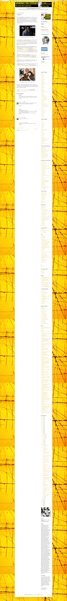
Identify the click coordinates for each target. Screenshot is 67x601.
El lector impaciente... (44, 167)
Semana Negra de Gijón (45, 283)
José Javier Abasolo (44, 315)
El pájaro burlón (44, 295)
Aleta (42, 121)
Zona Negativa (44, 188)
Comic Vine (43, 291)
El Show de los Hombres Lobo (46, 168)
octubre (44, 436)
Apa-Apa (43, 122)
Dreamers (43, 164)
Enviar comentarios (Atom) (24, 130)
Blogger (42, 594)
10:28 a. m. (20, 119)
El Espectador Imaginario (45, 246)
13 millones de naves (44, 162)
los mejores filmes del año (25, 41)
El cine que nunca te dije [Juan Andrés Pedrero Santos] (46, 243)
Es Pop (43, 89)
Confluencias (43, 87)
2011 (42, 499)
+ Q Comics (43, 161)
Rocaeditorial (43, 109)
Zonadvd (43, 273)
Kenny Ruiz (43, 196)
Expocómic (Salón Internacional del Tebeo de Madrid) (46, 277)
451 (42, 73)
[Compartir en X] (32, 89)
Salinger (20, 42)
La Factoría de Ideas (44, 96)
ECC (42, 128)
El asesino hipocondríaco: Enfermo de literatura (46, 495)
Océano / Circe (44, 102)
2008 (42, 502)
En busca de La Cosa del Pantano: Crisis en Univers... (46, 475)
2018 (42, 426)
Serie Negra (43, 225)
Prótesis (43, 222)
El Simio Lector (44, 231)
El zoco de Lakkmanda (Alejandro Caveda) (45, 358)
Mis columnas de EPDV (45, 54)
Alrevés (43, 80)
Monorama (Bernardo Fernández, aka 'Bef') (45, 386)
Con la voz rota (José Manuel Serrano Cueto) (46, 333)
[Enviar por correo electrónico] (30, 89)
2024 (42, 419)
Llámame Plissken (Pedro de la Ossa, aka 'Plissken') (46, 380)
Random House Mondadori (45, 105)
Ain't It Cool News (44, 290)
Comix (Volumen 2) (44, 163)
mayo (43, 442)
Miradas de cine (44, 254)
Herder (43, 92)
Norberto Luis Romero (45, 319)
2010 (42, 500)
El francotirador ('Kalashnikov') (46, 351)
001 (42, 120)
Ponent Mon (43, 138)
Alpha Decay (43, 79)
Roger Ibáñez (43, 201)
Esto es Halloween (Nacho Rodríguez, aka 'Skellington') (45, 361)
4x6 (34, 594)
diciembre (44, 434)
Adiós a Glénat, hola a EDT (46, 470)
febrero (44, 496)
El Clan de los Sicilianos (45, 210)
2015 (42, 429)
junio (43, 441)
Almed (43, 77)
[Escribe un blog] (31, 89)
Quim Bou (43, 199)
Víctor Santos (43, 202)
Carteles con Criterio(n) (46, 459)
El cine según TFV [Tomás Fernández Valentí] (45, 245)
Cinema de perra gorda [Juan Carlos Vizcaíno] (46, 240)
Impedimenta (43, 95)
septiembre (44, 437)
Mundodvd (43, 272)
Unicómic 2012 (45, 463)
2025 (42, 418)
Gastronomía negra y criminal (46, 211)
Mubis (42, 271)
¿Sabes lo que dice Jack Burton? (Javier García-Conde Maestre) (46, 328)
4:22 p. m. (20, 106)
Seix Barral (43, 112)
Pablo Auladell (44, 197)
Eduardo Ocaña (44, 193)
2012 (42, 433)
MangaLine (43, 134)
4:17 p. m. (20, 99)
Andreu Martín (44, 308)
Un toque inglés (45, 447)
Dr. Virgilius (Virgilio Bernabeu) (46, 343)
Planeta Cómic (44, 137)
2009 (42, 501)
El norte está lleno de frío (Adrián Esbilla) (45, 352)
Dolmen (43, 127)
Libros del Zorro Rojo (44, 99)
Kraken (43, 132)
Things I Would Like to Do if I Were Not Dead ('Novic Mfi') (45, 406)
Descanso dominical (45, 487)
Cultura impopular (44, 293)
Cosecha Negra (44, 209)
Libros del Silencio (44, 98)
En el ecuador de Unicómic (46, 458)
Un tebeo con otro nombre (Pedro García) (45, 187)
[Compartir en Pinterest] (34, 89)
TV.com (43, 266)
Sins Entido (43, 141)
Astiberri (43, 123)
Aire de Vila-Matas (45, 473)
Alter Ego (43, 330)
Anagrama (43, 81)
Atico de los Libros (44, 83)
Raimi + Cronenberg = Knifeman (45, 465)
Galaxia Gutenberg (44, 91)
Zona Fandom (44, 303)
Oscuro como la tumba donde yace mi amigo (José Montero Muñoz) (46, 388)
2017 (42, 427)
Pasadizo (43, 302)
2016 (42, 428)
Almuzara (43, 78)
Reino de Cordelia (44, 106)
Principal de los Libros (45, 104)
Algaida (43, 75)
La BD (42, 176)
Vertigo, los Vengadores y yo (46, 455)
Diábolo (43, 125)
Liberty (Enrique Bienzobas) (45, 379)
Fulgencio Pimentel (44, 129)
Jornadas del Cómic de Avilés (46, 278)
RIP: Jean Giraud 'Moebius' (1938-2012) (46, 472)
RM (42, 108)
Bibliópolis (43, 229)
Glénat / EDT (43, 130)
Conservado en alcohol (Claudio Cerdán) (45, 335)
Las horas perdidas (44, 253)
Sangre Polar (43, 224)
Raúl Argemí (43, 321)
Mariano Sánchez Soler (45, 318)
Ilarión (42, 93)
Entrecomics (43, 170)
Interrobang (43, 212)
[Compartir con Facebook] (33, 89)
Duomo (43, 88)
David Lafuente (44, 192)
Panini (43, 136)
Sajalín (43, 110)
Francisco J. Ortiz (21, 117)
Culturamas (43, 294)
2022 (42, 421)
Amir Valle (43, 307)
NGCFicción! (43, 100)
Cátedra (43, 86)
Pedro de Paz (43, 320)
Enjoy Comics (43, 169)
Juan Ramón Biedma (44, 317)
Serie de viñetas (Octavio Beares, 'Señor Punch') (45, 181)
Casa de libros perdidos (45, 230)
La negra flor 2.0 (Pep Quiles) (46, 376)
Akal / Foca (43, 74)
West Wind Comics (44, 143)
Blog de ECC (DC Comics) (45, 150)
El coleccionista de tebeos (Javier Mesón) (45, 166)
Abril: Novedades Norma (46, 460)
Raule (42, 200)
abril (43, 443)
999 (42, 329)
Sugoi (42, 142)
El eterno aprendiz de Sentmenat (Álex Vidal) (45, 348)
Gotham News (44, 173)
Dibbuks (43, 126)
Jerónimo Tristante (44, 314)
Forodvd (43, 270)
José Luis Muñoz (44, 316)
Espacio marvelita (44, 171)
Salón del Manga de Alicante (45, 282)
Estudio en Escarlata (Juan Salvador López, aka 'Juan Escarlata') (45, 363)
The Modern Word (44, 232)
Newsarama (43, 300)
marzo (43, 444)
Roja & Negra (43, 223)
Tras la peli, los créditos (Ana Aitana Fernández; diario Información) (45, 408)
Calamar (43, 85)
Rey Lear (43, 107)
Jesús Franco (29, 19)
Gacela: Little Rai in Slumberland (45, 484)
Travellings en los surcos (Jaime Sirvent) (45, 410)
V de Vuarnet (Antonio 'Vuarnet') (46, 411)
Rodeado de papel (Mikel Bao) (46, 398)
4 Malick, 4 (44, 454)
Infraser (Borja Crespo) (45, 371)
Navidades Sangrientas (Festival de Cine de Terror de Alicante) (46, 280)
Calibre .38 (43, 208)
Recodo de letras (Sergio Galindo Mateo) (45, 397)
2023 (42, 420)
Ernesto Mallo (43, 312)
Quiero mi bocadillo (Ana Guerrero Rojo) (45, 394)
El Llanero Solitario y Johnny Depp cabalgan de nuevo (46, 477)
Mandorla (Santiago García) (45, 180)
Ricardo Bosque (44, 322)
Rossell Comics (44, 140)
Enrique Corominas (44, 194)
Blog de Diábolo (44, 148)
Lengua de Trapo (44, 97)
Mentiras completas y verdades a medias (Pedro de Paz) (46, 384)
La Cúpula (43, 133)
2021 (42, 422)
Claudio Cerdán (44, 311)
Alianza (43, 76)
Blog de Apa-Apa (44, 147)
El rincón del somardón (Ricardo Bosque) (45, 354)
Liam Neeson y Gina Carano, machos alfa (46, 469)
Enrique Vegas (44, 195)
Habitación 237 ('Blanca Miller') (46, 366)
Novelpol (43, 221)
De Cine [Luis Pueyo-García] (45, 241)
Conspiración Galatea (45, 292)
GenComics (43, 172)
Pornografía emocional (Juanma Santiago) (45, 393)
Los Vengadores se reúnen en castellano (46, 489)
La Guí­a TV (43, 265)
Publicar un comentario (21, 127)
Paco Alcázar (43, 198)
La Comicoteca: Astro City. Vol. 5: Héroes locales (46, 452)
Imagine (43, 94)
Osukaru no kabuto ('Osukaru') (46, 389)
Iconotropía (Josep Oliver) (45, 175)
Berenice (43, 84)
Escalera (43, 90)
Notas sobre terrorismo (45, 301)
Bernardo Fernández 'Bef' (45, 309)
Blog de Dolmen (44, 149)
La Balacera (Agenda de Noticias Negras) (45, 213)
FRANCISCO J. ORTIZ (44, 27)
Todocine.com (44, 262)
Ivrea (42, 131)
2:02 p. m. (20, 125)
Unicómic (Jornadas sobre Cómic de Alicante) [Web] (45, 286)
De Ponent (43, 124)
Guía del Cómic (44, 174)
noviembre (44, 435)
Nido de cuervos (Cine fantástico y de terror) (45, 256)
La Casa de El (44, 179)
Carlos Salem (43, 310)
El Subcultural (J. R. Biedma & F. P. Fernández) (46, 296)
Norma (43, 135)
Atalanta (43, 82)
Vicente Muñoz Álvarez (45, 323)
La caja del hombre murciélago (45, 449)
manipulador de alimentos (22, 122)
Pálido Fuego (43, 103)
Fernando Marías (44, 313)
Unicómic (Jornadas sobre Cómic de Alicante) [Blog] (45, 284)
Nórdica (43, 101)
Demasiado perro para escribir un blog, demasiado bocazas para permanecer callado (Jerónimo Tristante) (46, 339)
